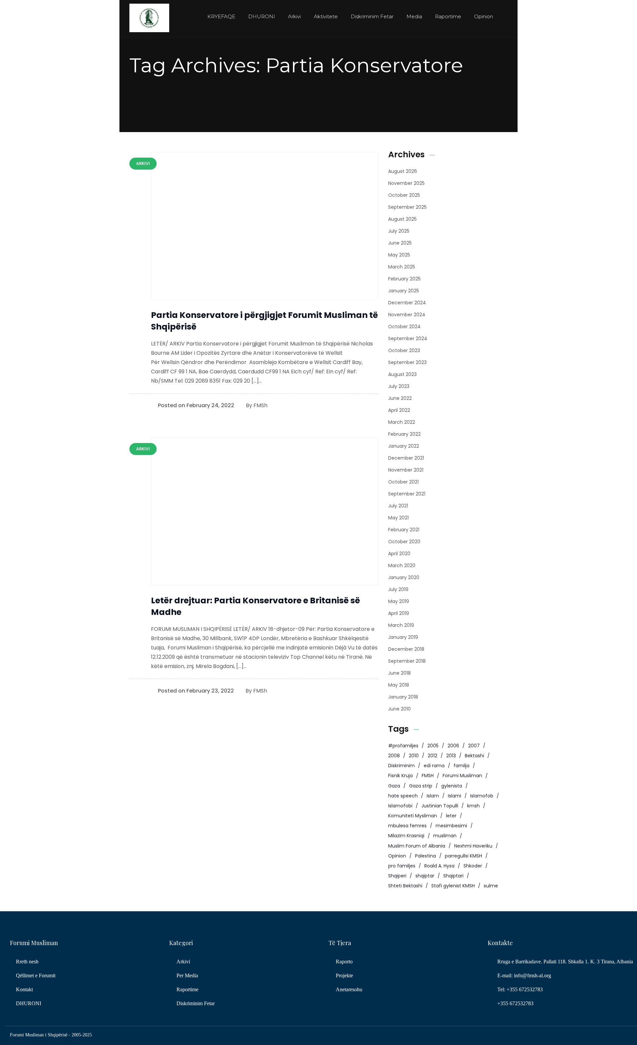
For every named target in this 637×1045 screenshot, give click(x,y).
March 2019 (401, 625)
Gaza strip (420, 786)
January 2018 (403, 697)
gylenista (451, 786)
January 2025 (403, 290)
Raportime (448, 16)
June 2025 (400, 243)
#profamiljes (403, 745)
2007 (474, 745)
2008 (394, 755)
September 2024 (407, 338)
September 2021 (406, 493)
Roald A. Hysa (439, 865)
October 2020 (404, 541)
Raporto (344, 961)
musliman (445, 835)
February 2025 (404, 278)
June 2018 (399, 673)
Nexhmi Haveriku (473, 846)
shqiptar (424, 875)
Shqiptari (453, 875)
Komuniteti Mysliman (412, 815)
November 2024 (406, 314)
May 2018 (398, 685)
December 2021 (406, 458)
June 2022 (400, 398)
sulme (491, 885)
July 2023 (398, 386)
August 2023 (402, 374)
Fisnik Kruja (400, 775)
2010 (414, 755)
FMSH (428, 775)
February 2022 (404, 434)
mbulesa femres (407, 825)
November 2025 (406, 183)
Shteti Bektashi (405, 885)
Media (414, 16)
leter (451, 815)
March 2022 (401, 422)
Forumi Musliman (462, 775)
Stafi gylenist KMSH (453, 885)
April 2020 (399, 553)
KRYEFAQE (221, 16)
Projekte (344, 975)
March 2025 (401, 266)
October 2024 (404, 326)
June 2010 (399, 709)
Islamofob (481, 795)
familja (461, 765)
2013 (451, 755)
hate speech (403, 795)
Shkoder (472, 865)
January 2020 (403, 577)
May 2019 (398, 601)
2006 (453, 745)
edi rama (434, 765)
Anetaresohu (349, 989)
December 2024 (407, 302)
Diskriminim (401, 765)
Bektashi (474, 755)
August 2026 (402, 171)
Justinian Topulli (439, 805)
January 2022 (403, 446)
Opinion (483, 16)
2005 (433, 745)
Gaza (394, 786)
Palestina (425, 856)
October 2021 (403, 482)
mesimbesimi (451, 825)
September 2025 (407, 207)
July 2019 (398, 589)
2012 (432, 755)
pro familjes (401, 865)
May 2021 (398, 517)
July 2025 (398, 231)
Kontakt (24, 989)
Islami (454, 795)
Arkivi (294, 16)
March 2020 (401, 565)
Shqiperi (397, 875)
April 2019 (398, 613)
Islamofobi (400, 805)
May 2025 (399, 255)
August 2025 (402, 219)
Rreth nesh (27, 961)
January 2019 (403, 637)
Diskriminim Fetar (372, 16)
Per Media (187, 975)
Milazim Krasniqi (406, 835)
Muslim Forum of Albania (416, 846)
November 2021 (405, 470)
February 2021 (403, 529)
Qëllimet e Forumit (35, 975)
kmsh (473, 805)
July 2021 (398, 505)
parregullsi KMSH (463, 856)
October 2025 (404, 195)
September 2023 (407, 362)
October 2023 (404, 350)
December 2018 (406, 649)
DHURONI (261, 16)
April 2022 (399, 410)
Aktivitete (326, 16)
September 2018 (407, 661)
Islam (433, 795)
